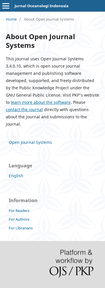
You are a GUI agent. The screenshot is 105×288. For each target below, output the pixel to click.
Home (11, 19)
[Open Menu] (6, 6)
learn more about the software (41, 102)
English (16, 175)
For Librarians (21, 228)
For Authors (19, 219)
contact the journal (24, 109)
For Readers (19, 210)
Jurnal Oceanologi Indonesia (42, 5)
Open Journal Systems (30, 142)
